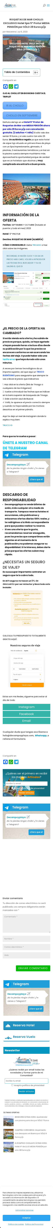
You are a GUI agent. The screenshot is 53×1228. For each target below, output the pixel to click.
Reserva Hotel (24, 1025)
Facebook (26, 714)
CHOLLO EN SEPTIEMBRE (22, 115)
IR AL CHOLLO (15, 105)
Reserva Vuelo (24, 1037)
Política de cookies (16, 1224)
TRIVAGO (36, 245)
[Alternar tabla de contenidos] (34, 72)
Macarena (11, 31)
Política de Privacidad (34, 1224)
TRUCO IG (7, 425)
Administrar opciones (24, 1210)
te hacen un (25, 580)
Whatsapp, (41, 735)
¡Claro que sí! (36, 479)
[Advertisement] (26, 868)
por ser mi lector (24, 584)
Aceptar (26, 1217)
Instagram (26, 707)
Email (26, 721)
